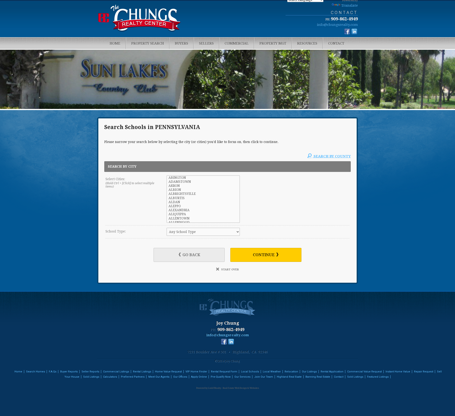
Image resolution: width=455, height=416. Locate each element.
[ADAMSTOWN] (203, 182)
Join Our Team (263, 376)
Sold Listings (91, 376)
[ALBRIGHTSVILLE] (203, 194)
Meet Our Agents (158, 376)
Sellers (206, 43)
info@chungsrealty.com (337, 24)
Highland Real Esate (289, 376)
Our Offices (180, 376)
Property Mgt (272, 43)
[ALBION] (203, 190)
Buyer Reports (69, 371)
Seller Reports (90, 371)
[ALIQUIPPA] (203, 214)
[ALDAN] (203, 202)
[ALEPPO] (203, 206)
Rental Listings (142, 371)
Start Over (229, 269)
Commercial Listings (116, 371)
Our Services (242, 376)
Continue (264, 255)
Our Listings (309, 371)
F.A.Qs (52, 371)
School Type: (115, 231)
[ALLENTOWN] (203, 218)
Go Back (191, 255)
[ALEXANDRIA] (203, 210)
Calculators (110, 376)
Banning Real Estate (317, 376)
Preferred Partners (133, 376)
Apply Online (199, 376)
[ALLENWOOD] (203, 222)
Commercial (237, 43)
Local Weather (272, 371)
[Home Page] (139, 19)
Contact (336, 43)
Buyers (181, 43)
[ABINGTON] (203, 178)
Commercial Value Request (364, 371)
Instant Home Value (398, 371)
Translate (349, 5)
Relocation (291, 371)
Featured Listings (378, 376)
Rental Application (332, 371)
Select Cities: (129, 182)
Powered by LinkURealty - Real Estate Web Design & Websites (227, 388)
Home (115, 43)
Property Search (147, 43)
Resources (307, 43)
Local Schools (250, 371)
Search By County (332, 156)
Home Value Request (168, 371)
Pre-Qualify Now (221, 376)
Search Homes (35, 371)
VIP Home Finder (196, 371)
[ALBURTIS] (203, 198)
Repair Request (423, 371)
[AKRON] (203, 186)
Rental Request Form (224, 371)
